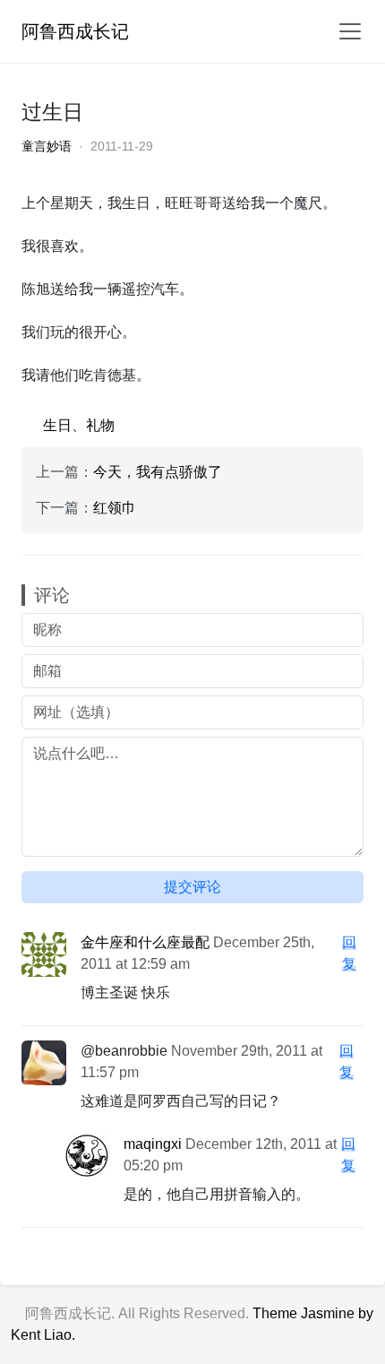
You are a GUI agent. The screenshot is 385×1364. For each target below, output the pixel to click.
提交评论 (192, 886)
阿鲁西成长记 (75, 31)
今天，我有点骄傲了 (157, 471)
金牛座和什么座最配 (145, 942)
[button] (345, 31)
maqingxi (153, 1144)
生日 (57, 425)
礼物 (100, 425)
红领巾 (114, 507)
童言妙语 (46, 146)
